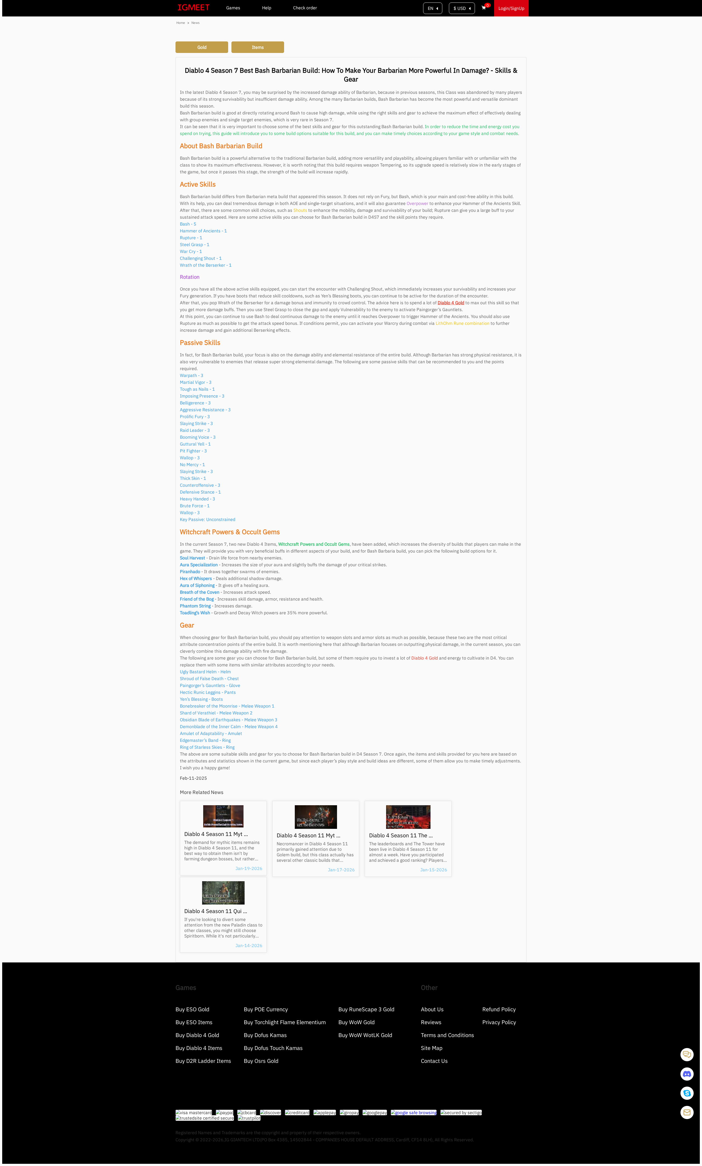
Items (258, 47)
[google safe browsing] (415, 1112)
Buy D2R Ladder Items (203, 1060)
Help (266, 7)
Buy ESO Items (194, 1022)
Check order (305, 7)
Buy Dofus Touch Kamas (273, 1048)
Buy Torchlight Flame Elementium (285, 1022)
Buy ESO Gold (193, 1009)
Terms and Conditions (447, 1035)
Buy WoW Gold (356, 1022)
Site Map (432, 1048)
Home (180, 23)
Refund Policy (499, 1009)
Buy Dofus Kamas (265, 1035)
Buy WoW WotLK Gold (365, 1035)
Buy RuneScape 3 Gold (366, 1009)
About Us (432, 1009)
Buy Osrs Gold (261, 1060)
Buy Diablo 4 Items (199, 1048)
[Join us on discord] (687, 1079)
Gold (201, 47)
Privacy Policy (499, 1022)
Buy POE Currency (266, 1009)
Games (233, 7)
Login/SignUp (511, 8)
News (195, 23)
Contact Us (434, 1060)
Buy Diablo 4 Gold (197, 1035)
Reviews (431, 1022)
